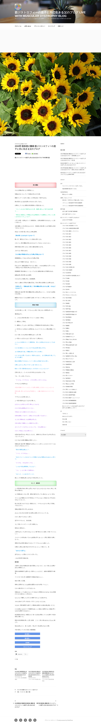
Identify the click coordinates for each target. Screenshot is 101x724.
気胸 (29, 691)
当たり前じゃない (66, 421)
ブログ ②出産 (65, 281)
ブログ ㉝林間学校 (67, 364)
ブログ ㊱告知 (65, 372)
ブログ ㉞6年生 (66, 367)
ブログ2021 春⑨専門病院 (68, 395)
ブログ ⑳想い (65, 331)
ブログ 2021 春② (66, 236)
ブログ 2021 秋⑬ (66, 256)
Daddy (25, 143)
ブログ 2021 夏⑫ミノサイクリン (70, 231)
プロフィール (18, 26)
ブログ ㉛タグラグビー (68, 358)
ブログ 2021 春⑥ (66, 247)
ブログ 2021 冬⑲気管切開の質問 (70, 228)
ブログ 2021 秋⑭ (66, 258)
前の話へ (27, 638)
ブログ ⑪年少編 (66, 306)
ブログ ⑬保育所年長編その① (69, 311)
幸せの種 (64, 419)
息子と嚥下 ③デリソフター (69, 214)
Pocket (29, 153)
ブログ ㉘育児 (65, 350)
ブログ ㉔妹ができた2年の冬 (69, 339)
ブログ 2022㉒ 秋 (66, 272)
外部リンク (60, 26)
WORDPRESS (64, 192)
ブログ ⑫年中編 (66, 308)
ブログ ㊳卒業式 (66, 378)
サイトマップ (51, 26)
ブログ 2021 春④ (66, 242)
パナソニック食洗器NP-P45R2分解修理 (72, 202)
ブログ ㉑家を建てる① (68, 333)
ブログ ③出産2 (66, 284)
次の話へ (27, 634)
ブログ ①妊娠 (65, 278)
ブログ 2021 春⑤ (66, 245)
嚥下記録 (63, 209)
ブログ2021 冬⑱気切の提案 (69, 392)
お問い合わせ (27, 26)
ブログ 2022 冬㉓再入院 (68, 267)
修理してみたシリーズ (66, 197)
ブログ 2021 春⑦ (66, 250)
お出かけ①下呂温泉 (67, 219)
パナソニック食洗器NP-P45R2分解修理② (72, 205)
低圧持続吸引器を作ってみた (69, 188)
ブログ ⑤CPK (65, 289)
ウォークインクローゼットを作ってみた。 (72, 186)
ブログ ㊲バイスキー (67, 375)
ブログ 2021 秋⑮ (66, 261)
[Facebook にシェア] (26, 153)
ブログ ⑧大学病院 (67, 297)
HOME (27, 642)
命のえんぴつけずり (67, 416)
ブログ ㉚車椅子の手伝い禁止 (69, 356)
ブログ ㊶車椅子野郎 (67, 386)
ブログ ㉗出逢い (66, 347)
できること (65, 413)
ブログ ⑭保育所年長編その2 (69, 314)
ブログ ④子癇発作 (67, 286)
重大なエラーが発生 (67, 194)
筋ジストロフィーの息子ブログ (31, 689)
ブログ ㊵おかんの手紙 (68, 383)
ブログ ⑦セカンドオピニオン (69, 295)
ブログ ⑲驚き (65, 328)
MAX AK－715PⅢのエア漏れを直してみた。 (73, 200)
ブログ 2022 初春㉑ (21, 689)
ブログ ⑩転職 (65, 303)
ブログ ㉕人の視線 (67, 342)
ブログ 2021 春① (66, 234)
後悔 (27, 691)
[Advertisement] (50, 41)
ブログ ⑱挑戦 (65, 325)
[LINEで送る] (34, 153)
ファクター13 (22, 691)
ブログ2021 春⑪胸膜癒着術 (69, 400)
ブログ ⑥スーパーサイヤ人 (69, 292)
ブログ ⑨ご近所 (66, 300)
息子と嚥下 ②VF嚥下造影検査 (69, 211)
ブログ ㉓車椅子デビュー (68, 336)
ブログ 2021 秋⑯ (66, 264)
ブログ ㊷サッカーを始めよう (69, 389)
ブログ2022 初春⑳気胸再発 (69, 403)
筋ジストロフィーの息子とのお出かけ (70, 217)
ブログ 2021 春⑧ (66, 253)
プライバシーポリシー (39, 26)
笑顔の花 (64, 424)
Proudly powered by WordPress (65, 720)
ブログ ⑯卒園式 (66, 320)
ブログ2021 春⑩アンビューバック (71, 397)
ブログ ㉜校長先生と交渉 (68, 361)
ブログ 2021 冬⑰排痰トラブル (70, 225)
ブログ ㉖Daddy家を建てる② (69, 345)
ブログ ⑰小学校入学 (67, 322)
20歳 (18, 691)
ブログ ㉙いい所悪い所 (68, 353)
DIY (61, 183)
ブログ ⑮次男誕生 (67, 317)
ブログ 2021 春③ (66, 239)
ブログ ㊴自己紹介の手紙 (68, 381)
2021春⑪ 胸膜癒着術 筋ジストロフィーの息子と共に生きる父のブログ (21, 673)
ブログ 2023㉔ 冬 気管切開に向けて (71, 275)
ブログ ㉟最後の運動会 (68, 370)
